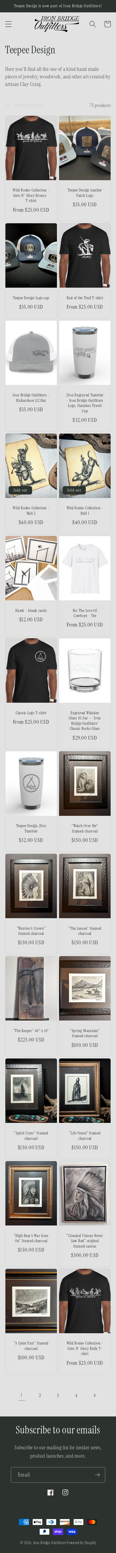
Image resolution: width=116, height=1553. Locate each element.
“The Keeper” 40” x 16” (31, 1030)
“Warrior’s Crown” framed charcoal (31, 931)
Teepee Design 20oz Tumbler (31, 828)
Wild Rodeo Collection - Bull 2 (31, 511)
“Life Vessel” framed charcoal (85, 1136)
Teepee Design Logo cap (31, 298)
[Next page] (94, 1395)
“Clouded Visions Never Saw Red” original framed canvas (85, 1241)
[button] (8, 24)
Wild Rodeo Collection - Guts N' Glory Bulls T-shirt (85, 1348)
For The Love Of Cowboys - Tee (85, 613)
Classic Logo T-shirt (31, 713)
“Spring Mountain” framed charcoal (85, 1033)
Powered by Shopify (81, 1542)
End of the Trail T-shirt (85, 298)
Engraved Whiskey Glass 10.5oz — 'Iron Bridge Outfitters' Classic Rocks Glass (85, 721)
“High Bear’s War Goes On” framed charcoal (31, 1238)
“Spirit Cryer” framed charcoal (31, 1136)
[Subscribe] (97, 1475)
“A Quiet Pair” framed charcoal (31, 1346)
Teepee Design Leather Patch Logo (85, 193)
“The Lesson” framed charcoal (85, 931)
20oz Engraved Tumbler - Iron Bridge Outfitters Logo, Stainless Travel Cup (85, 403)
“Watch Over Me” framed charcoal (85, 828)
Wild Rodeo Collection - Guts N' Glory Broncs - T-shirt (31, 195)
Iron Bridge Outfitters (49, 1542)
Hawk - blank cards (31, 610)
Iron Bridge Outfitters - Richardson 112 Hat (31, 398)
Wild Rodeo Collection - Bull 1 (85, 511)
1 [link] (21, 1395)
